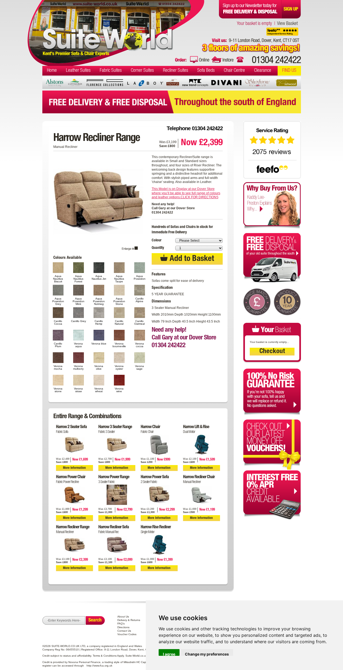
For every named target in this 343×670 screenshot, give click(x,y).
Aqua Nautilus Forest (78, 279)
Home (52, 70)
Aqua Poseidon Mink (78, 301)
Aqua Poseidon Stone (119, 301)
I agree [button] (169, 654)
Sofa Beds (206, 70)
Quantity (158, 248)
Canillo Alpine (139, 300)
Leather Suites (78, 70)
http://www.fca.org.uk (99, 665)
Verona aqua (78, 345)
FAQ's (121, 623)
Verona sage (139, 367)
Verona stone (58, 390)
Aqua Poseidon (140, 277)
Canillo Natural (119, 322)
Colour (157, 240)
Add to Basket (191, 259)
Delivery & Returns (128, 620)
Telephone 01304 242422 (195, 128)
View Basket (287, 23)
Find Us (289, 70)
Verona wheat (98, 390)
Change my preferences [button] (207, 654)
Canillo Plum (58, 345)
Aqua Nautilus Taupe (119, 279)
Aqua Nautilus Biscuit (58, 279)
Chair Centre (234, 70)
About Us (123, 616)
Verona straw (78, 390)
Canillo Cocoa (58, 322)
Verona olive (98, 367)
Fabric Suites (111, 70)
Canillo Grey (78, 321)
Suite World (107, 29)
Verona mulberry (78, 367)
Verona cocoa (139, 345)
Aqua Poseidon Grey (58, 301)
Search (95, 620)
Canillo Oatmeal (139, 322)
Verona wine (119, 390)
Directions (123, 627)
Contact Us (124, 630)
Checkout (272, 351)
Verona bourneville (119, 345)
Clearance (262, 70)
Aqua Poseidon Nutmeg (99, 301)
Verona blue (98, 343)
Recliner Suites (175, 70)
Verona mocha (58, 367)
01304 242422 (276, 61)
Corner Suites (142, 70)
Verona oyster (119, 367)
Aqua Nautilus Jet (99, 277)
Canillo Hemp (99, 322)
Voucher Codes (126, 634)
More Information (74, 468)
